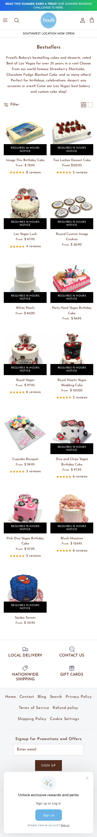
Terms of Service (34, 708)
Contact (27, 697)
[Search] (19, 20)
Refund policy (65, 708)
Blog (42, 697)
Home (10, 697)
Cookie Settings (64, 719)
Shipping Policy (32, 719)
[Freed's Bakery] (48, 20)
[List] (90, 105)
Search (56, 697)
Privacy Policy (79, 697)
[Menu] (5, 20)
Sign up (48, 765)
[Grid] (83, 105)
